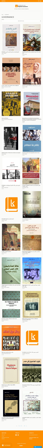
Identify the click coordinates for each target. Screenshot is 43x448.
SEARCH (3, 438)
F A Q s (3, 436)
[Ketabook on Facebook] (16, 435)
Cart (40, 0)
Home (2, 14)
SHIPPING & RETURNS (5, 437)
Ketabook (24, 443)
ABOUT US (3, 434)
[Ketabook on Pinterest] (18, 435)
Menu (4, 0)
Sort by (3, 19)
